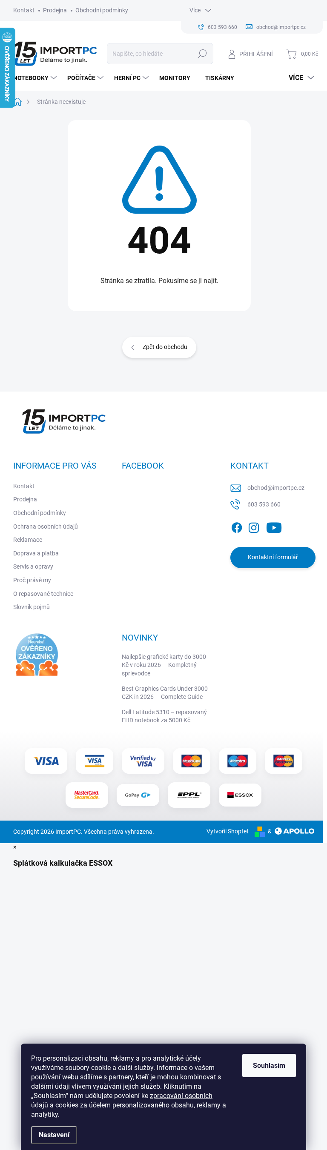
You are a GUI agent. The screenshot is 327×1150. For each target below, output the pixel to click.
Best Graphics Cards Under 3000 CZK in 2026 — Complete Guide (165, 693)
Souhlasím (269, 1065)
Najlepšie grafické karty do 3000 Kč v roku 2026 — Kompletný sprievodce (164, 665)
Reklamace (27, 539)
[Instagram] (253, 526)
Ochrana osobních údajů (45, 526)
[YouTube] (274, 526)
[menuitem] (36, 78)
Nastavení (54, 1135)
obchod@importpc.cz (275, 487)
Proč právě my (32, 580)
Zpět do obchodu (165, 346)
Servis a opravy (33, 566)
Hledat (202, 53)
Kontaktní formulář (273, 557)
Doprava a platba (36, 553)
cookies (66, 1105)
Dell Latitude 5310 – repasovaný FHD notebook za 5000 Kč (164, 716)
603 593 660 (264, 504)
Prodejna (55, 10)
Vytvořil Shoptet (228, 831)
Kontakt (23, 10)
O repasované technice (43, 593)
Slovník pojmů (31, 607)
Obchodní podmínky (101, 10)
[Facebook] (236, 526)
